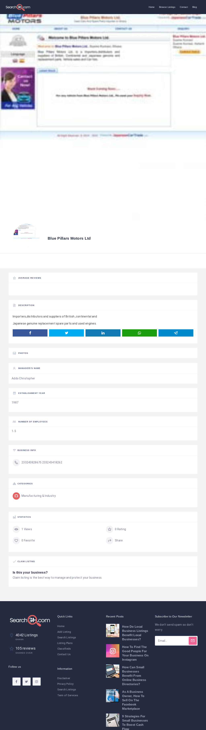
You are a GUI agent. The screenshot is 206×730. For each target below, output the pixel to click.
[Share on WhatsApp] (139, 333)
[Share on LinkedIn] (102, 333)
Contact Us (64, 654)
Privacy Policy (65, 683)
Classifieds (64, 648)
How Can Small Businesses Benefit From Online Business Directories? (134, 675)
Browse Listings (167, 7)
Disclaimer (63, 678)
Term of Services (67, 695)
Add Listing (64, 631)
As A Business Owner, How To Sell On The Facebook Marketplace (133, 700)
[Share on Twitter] (66, 333)
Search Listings (66, 637)
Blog (194, 7)
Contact (184, 7)
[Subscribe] (193, 641)
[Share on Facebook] (30, 333)
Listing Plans (65, 643)
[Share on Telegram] (176, 333)
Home (152, 7)
